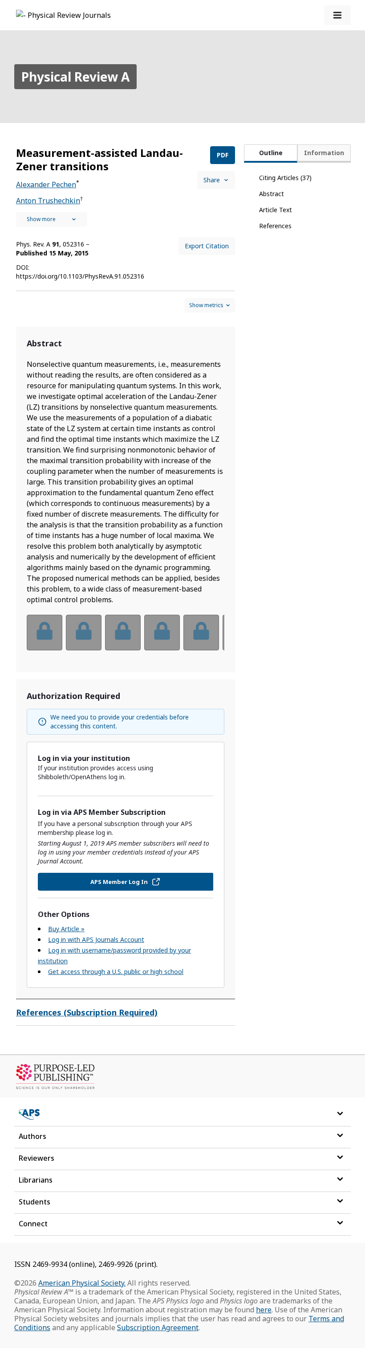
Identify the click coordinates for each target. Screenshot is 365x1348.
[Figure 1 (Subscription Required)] (44, 632)
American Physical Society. (82, 1283)
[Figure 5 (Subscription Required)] (201, 632)
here (264, 1310)
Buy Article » (66, 929)
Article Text (275, 209)
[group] (125, 638)
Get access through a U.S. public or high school (115, 971)
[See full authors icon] (51, 219)
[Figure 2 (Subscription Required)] (83, 632)
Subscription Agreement (158, 1327)
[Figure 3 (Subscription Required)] (123, 632)
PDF (222, 155)
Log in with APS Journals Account (96, 939)
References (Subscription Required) (87, 1012)
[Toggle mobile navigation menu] (337, 15)
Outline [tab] (271, 152)
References (275, 226)
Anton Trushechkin (48, 200)
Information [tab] (324, 152)
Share (211, 180)
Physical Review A (75, 76)
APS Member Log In (119, 882)
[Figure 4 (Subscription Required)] (162, 632)
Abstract (271, 193)
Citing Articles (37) (285, 177)
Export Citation (207, 246)
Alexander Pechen (46, 184)
